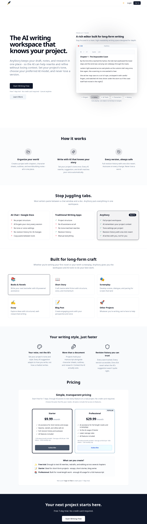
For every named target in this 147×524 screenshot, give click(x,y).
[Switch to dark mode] (123, 3)
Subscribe (52, 448)
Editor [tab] (95, 97)
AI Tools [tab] (105, 97)
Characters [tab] (117, 97)
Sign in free (68, 481)
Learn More (18, 97)
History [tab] (129, 97)
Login (129, 3)
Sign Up (137, 3)
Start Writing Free (21, 86)
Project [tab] (85, 97)
